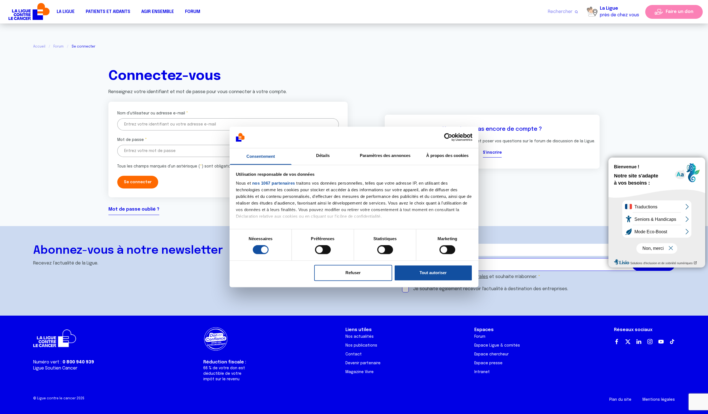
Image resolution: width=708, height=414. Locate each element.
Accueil (39, 46)
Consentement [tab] (260, 156)
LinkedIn (639, 341)
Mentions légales (658, 400)
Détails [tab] (323, 155)
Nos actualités (359, 337)
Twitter (628, 341)
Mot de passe (130, 140)
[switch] (323, 249)
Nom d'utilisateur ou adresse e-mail (151, 113)
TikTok (672, 341)
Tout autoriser (433, 272)
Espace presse (488, 363)
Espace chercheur (491, 354)
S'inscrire (492, 152)
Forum (192, 11)
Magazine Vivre (359, 372)
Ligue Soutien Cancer (55, 368)
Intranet (482, 372)
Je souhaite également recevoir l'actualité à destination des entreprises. (490, 289)
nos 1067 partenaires (273, 183)
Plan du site (620, 400)
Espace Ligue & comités (497, 345)
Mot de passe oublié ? (133, 209)
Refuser (353, 272)
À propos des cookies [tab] (447, 155)
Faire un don (679, 11)
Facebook (617, 341)
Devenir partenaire (363, 363)
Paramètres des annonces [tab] (385, 155)
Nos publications (361, 345)
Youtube (661, 341)
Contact (353, 354)
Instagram (650, 341)
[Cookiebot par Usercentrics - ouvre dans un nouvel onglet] (448, 137)
